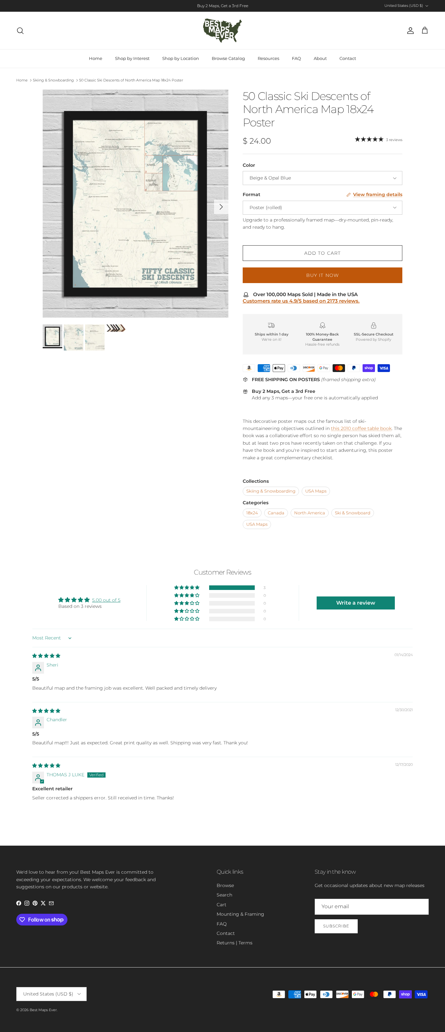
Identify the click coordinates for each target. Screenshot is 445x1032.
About (320, 58)
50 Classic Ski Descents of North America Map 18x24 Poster (131, 80)
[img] (46, 656)
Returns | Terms (234, 943)
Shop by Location (180, 58)
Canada (276, 512)
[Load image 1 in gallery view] (135, 204)
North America (309, 512)
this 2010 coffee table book (361, 428)
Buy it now (322, 275)
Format (251, 194)
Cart (221, 905)
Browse (225, 885)
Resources (268, 58)
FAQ (296, 58)
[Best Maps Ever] (222, 30)
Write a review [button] (355, 603)
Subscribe (336, 926)
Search (224, 895)
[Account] (409, 31)
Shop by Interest (132, 58)
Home (95, 58)
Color (249, 165)
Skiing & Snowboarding (53, 80)
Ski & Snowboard (352, 512)
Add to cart (322, 253)
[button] (187, 587)
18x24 (252, 512)
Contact (347, 58)
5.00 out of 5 (106, 600)
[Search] (20, 31)
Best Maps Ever (43, 1010)
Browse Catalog (228, 58)
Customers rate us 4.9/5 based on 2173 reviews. (301, 301)
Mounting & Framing (240, 914)
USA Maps (315, 491)
